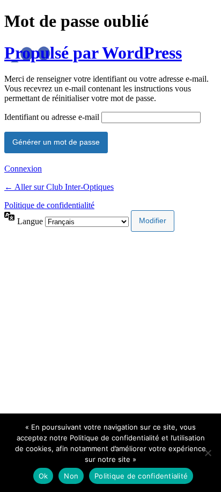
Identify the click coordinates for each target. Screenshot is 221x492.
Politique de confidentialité (49, 205)
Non (71, 476)
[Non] (207, 452)
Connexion (23, 168)
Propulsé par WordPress (93, 52)
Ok (43, 476)
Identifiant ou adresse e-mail (51, 117)
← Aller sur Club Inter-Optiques (59, 186)
